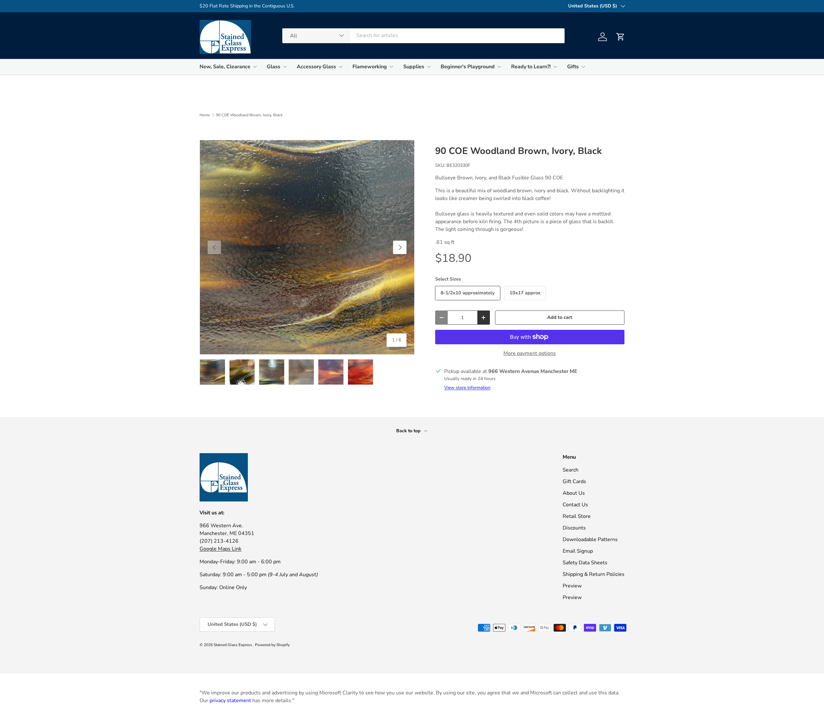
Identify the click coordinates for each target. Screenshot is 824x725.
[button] (620, 37)
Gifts (573, 66)
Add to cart (559, 317)
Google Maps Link (220, 548)
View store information (467, 388)
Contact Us (575, 504)
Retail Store (577, 516)
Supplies (413, 66)
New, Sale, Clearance (225, 66)
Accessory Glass (316, 66)
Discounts (574, 527)
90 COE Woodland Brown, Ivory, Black (249, 115)
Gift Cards (574, 481)
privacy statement (230, 700)
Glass (273, 66)
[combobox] (423, 35)
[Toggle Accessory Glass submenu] (340, 67)
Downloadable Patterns (590, 539)
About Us (574, 493)
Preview (572, 585)
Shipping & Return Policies (593, 574)
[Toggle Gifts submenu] (583, 67)
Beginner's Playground (468, 66)
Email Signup (578, 551)
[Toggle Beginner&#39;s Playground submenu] (499, 67)
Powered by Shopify (272, 644)
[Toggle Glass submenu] (285, 67)
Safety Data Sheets (585, 562)
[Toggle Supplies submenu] (429, 67)
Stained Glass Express (233, 644)
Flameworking (369, 66)
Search (570, 469)
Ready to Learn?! (531, 66)
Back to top (409, 431)
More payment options (529, 353)
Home (205, 115)
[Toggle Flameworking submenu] (391, 67)
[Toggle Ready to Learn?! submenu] (555, 67)
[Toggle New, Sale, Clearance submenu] (255, 67)
